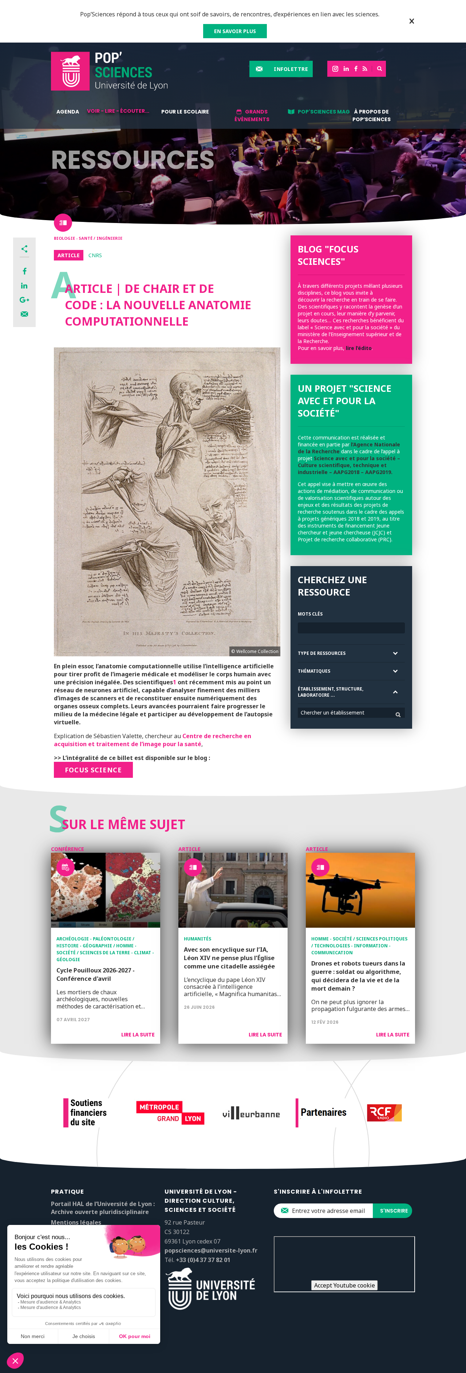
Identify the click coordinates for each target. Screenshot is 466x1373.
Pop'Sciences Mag (324, 111)
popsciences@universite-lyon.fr (211, 1250)
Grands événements (251, 115)
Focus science (93, 769)
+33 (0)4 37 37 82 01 (203, 1260)
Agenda (67, 111)
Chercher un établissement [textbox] (332, 712)
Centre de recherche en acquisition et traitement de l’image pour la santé (152, 740)
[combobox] (351, 713)
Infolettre (291, 68)
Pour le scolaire (185, 111)
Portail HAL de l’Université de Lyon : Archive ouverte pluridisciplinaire (103, 1208)
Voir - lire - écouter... (118, 111)
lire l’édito (359, 348)
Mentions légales (76, 1222)
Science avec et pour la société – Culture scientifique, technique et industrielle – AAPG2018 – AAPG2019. (349, 465)
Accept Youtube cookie (344, 1285)
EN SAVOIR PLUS (235, 31)
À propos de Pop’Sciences (371, 115)
